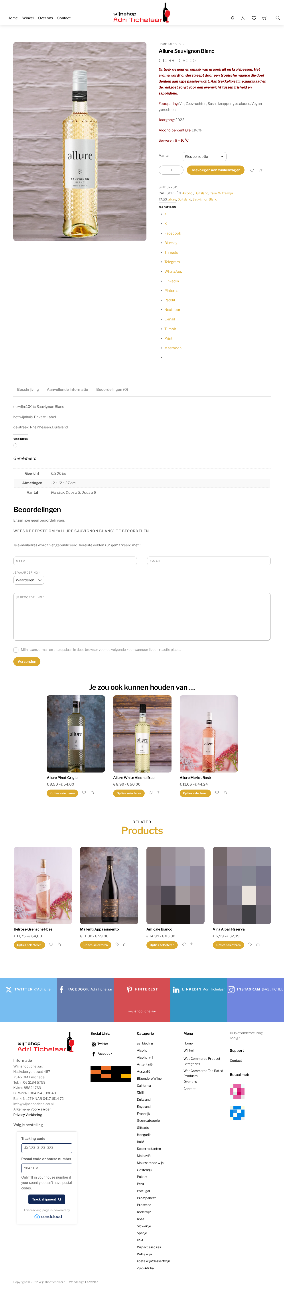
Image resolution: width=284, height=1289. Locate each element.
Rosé (140, 1219)
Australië (143, 1071)
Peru (140, 1184)
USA (140, 1240)
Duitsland (201, 193)
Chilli (140, 1092)
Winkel (28, 18)
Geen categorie (148, 1121)
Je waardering (26, 572)
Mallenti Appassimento (99, 929)
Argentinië (144, 1064)
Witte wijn (225, 193)
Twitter (102, 1044)
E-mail (155, 561)
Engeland (144, 1107)
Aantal (164, 155)
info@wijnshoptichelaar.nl (33, 1104)
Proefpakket (146, 1198)
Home (13, 18)
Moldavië (143, 1156)
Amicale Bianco (159, 929)
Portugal (143, 1191)
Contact (64, 18)
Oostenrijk (144, 1170)
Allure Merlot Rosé (195, 778)
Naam (20, 561)
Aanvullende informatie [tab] (67, 389)
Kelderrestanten (149, 1149)
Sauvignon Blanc (205, 199)
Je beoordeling (30, 597)
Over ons (45, 18)
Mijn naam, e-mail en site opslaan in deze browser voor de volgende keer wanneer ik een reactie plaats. (101, 649)
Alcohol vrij (145, 1058)
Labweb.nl (92, 1282)
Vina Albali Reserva (229, 929)
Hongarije (144, 1135)
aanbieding (145, 1043)
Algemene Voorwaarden (32, 1109)
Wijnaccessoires (149, 1247)
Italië (213, 193)
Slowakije (144, 1226)
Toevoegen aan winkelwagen (215, 170)
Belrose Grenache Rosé (33, 929)
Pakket (142, 1177)
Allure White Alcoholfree (133, 778)
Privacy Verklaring (27, 1115)
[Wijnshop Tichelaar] (142, 12)
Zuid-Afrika (145, 1268)
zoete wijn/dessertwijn (153, 1261)
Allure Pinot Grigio (62, 778)
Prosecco (144, 1205)
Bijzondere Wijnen (150, 1079)
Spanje (142, 1233)
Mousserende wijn (150, 1163)
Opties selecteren (62, 793)
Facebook (104, 1054)
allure (172, 199)
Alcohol (175, 44)
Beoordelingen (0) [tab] (112, 389)
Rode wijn (144, 1212)
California (144, 1086)
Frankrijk (143, 1114)
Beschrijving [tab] (28, 389)
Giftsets (143, 1128)
